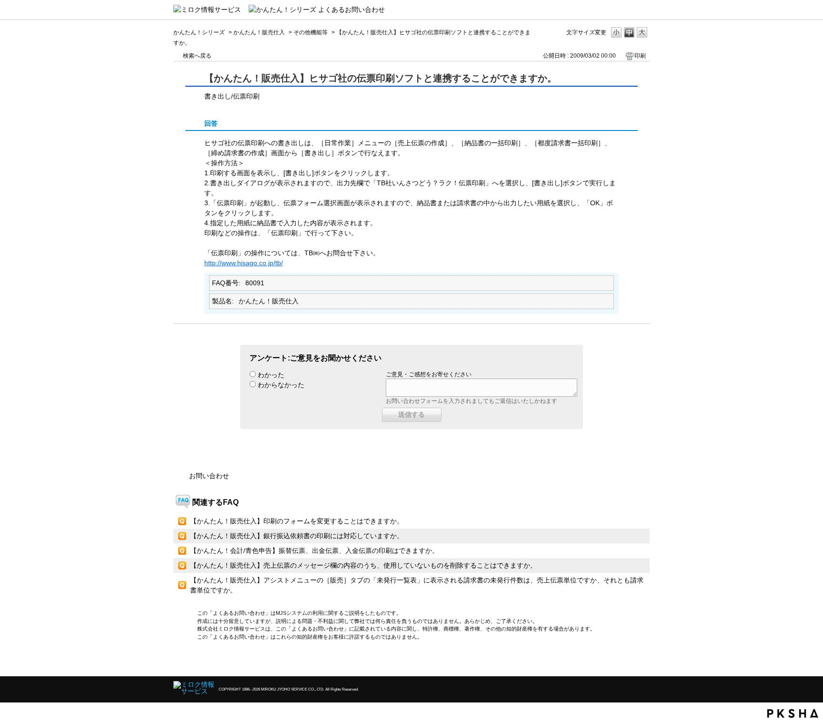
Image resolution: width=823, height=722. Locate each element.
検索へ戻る (197, 55)
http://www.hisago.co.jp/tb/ (243, 263)
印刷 (640, 55)
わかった (271, 375)
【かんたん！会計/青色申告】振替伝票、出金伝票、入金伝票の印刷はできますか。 (314, 550)
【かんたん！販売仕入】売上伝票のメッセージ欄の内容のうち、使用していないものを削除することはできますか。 (363, 565)
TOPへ (626, 660)
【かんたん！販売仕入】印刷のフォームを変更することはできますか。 (296, 521)
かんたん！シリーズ (199, 32)
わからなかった (281, 385)
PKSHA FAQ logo (792, 713)
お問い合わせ (209, 476)
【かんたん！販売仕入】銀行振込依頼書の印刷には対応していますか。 (296, 536)
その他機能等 (310, 32)
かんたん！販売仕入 (259, 32)
